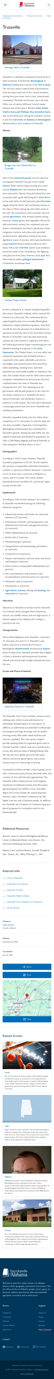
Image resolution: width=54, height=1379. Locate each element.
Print (29, 974)
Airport (46, 648)
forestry (22, 590)
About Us (42, 1312)
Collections (7, 1317)
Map (29, 1019)
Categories (7, 1312)
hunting (41, 590)
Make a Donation (45, 1329)
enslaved (12, 243)
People (41, 1317)
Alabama (14, 189)
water (48, 201)
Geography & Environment (13, 15)
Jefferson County (11, 84)
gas (12, 406)
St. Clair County (42, 84)
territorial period (22, 178)
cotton (15, 220)
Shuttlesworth (22, 648)
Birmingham (37, 80)
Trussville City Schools (17, 884)
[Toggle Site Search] (48, 4)
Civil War (23, 247)
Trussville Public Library (18, 896)
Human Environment (34, 15)
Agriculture (11, 590)
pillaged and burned (33, 259)
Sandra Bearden (8, 925)
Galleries (6, 1321)
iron (37, 329)
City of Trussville (15, 878)
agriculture (15, 216)
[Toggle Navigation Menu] (5, 4)
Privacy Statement (27, 1374)
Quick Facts (7, 1329)
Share (29, 966)
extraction (10, 593)
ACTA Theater (13, 907)
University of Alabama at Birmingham (31, 119)
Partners (42, 1321)
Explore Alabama (9, 1325)
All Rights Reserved (41, 1370)
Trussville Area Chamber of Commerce (24, 902)
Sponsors (42, 1325)
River (47, 197)
